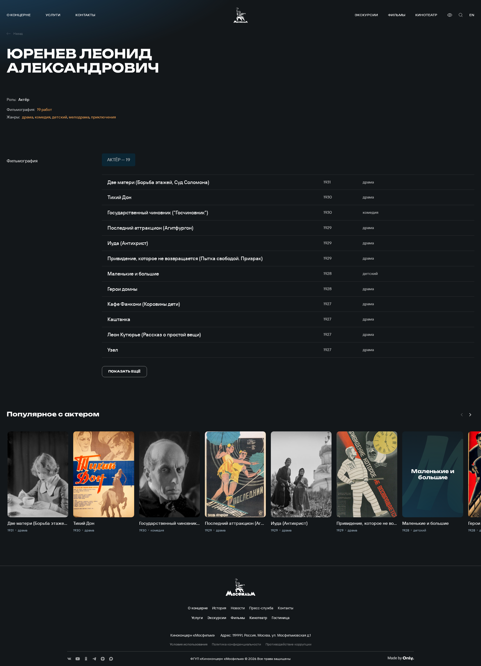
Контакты (85, 15)
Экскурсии (366, 15)
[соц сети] (69, 659)
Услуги (53, 15)
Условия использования (188, 644)
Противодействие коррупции (288, 644)
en (471, 15)
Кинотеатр (426, 15)
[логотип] (241, 15)
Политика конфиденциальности (236, 644)
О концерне (19, 15)
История (219, 608)
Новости (238, 608)
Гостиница (280, 617)
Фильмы (396, 15)
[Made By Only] (400, 658)
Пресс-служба (261, 608)
